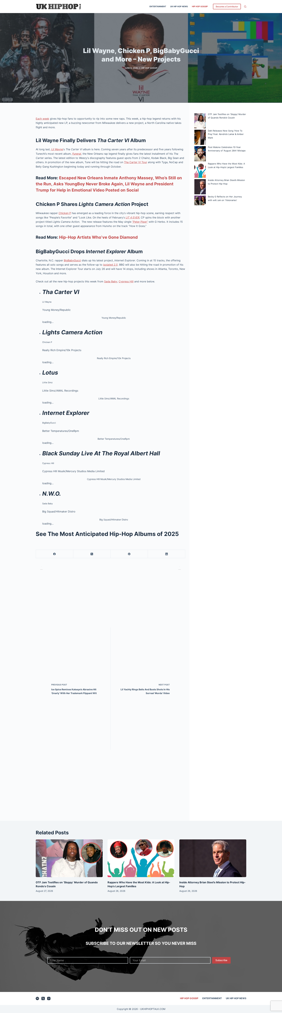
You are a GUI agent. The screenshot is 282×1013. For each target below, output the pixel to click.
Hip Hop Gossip (200, 6)
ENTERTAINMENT (157, 6)
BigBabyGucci (72, 260)
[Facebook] (54, 554)
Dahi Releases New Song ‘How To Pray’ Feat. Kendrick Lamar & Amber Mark (226, 134)
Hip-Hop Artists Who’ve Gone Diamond (98, 237)
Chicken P (65, 213)
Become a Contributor (227, 6)
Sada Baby (110, 281)
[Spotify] (37, 998)
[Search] (245, 7)
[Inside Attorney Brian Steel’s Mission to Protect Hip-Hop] (212, 858)
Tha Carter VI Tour (135, 162)
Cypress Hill (126, 281)
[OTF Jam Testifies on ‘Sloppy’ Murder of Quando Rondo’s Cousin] (69, 858)
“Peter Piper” (140, 221)
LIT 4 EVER (132, 217)
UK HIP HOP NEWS (179, 6)
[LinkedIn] (166, 554)
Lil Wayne (57, 149)
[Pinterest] (129, 554)
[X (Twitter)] (92, 554)
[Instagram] (48, 998)
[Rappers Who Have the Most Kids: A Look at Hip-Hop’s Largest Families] (141, 858)
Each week (42, 118)
